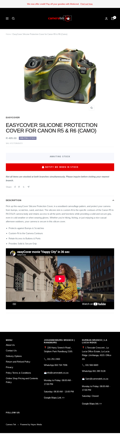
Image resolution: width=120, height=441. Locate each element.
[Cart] (112, 18)
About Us (10, 345)
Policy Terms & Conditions (18, 373)
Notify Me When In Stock (61, 167)
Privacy (9, 367)
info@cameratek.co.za (57, 372)
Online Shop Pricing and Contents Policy (22, 380)
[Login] (106, 18)
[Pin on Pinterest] (19, 187)
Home (8, 34)
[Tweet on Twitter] (23, 187)
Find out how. (86, 4)
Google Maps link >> (92, 403)
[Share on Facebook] (15, 187)
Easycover (13, 117)
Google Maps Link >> (54, 397)
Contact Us (11, 350)
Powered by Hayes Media (31, 424)
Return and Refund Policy (18, 361)
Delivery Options (14, 356)
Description (13, 200)
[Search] (13, 18)
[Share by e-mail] (28, 187)
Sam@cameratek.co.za (96, 378)
